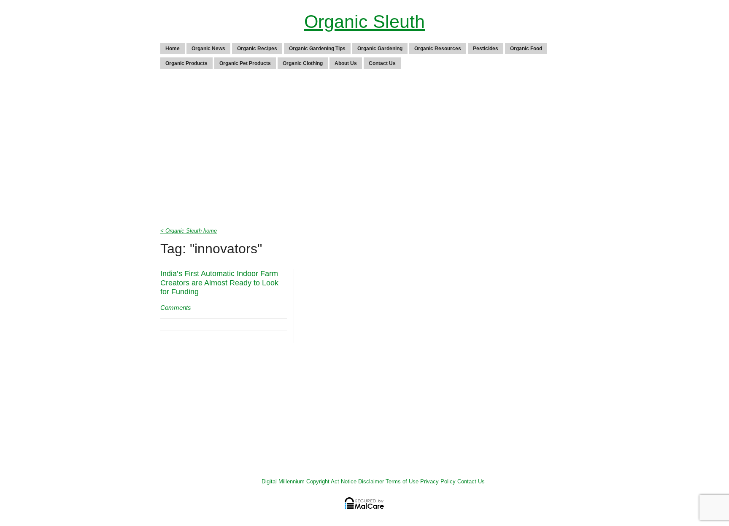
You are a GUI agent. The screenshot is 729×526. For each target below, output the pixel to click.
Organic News (208, 49)
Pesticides (485, 49)
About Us (346, 63)
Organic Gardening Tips (317, 49)
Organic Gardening (379, 49)
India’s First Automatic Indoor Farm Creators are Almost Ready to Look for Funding (219, 282)
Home (172, 49)
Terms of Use (402, 481)
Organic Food (526, 49)
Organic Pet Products (245, 63)
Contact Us (382, 63)
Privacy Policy (438, 481)
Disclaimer (371, 481)
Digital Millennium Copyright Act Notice (309, 481)
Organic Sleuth (364, 22)
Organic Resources (437, 49)
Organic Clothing (303, 63)
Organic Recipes (257, 49)
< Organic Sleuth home (188, 231)
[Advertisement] (364, 150)
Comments (175, 307)
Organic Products (186, 63)
